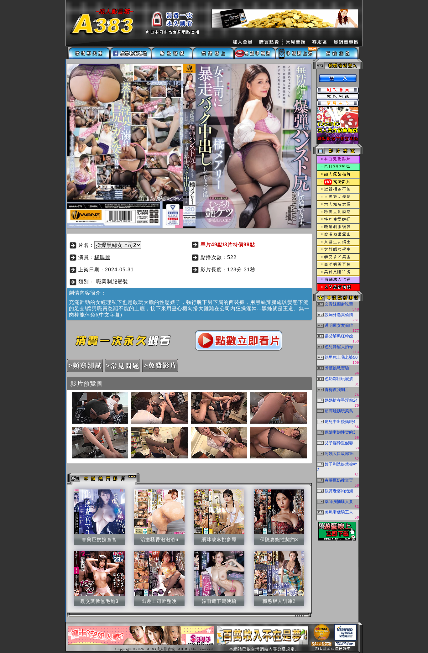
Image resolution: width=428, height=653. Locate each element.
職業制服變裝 (112, 281)
